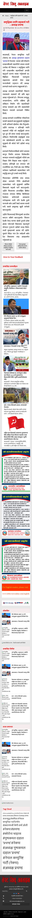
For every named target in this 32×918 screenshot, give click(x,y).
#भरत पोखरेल (23, 813)
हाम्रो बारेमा (5, 912)
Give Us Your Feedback (13, 257)
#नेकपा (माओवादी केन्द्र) (8, 813)
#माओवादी (17, 813)
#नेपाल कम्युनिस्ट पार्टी (13, 820)
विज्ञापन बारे (20, 912)
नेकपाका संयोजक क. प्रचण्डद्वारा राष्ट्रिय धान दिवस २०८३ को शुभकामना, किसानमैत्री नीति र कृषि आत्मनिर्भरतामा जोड (15, 376)
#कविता (14, 819)
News (7, 16)
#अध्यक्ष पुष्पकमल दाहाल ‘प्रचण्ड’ (14, 850)
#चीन (17, 822)
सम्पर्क (25, 912)
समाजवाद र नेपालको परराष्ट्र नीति (14, 346)
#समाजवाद (10, 815)
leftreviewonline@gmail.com (17, 901)
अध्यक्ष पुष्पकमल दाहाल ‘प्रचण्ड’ (16, 59)
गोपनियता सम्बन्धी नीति (13, 912)
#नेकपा (7, 829)
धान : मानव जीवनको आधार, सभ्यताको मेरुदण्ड (15, 406)
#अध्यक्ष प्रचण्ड (23, 815)
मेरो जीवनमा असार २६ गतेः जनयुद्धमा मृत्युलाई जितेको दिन (15, 317)
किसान (16, 815)
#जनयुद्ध (6, 819)
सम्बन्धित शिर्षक (8, 649)
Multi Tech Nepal (14, 916)
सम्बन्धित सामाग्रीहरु (10, 266)
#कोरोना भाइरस (12, 833)
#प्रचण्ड (15, 829)
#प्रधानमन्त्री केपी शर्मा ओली (15, 825)
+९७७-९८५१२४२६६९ (17, 898)
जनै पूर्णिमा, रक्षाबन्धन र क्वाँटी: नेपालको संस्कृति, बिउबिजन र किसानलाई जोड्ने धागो (15, 288)
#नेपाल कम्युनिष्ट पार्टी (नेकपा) (13, 860)
